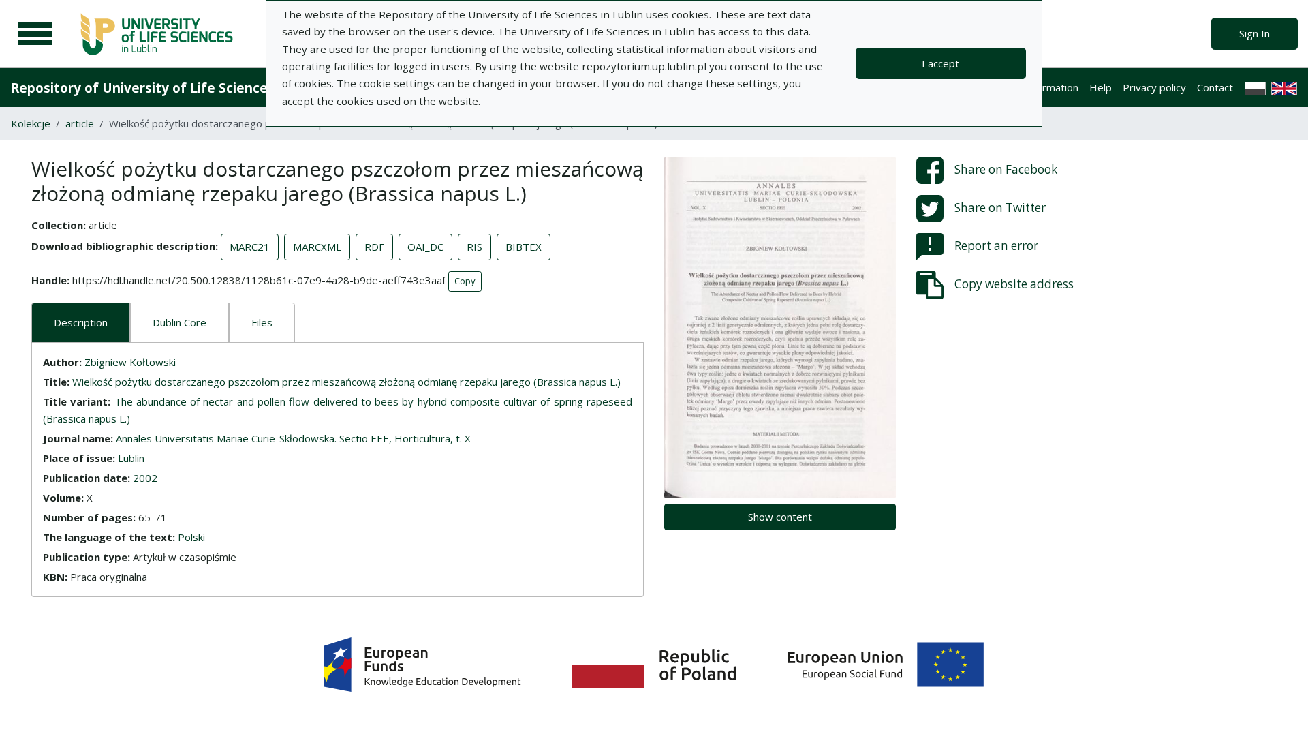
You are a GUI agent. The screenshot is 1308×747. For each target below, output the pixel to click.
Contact (1215, 87)
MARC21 (250, 247)
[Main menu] (35, 34)
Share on (1005, 169)
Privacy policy (1154, 87)
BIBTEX (523, 247)
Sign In (1254, 33)
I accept (940, 63)
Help (1100, 87)
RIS (474, 247)
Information (1051, 87)
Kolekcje (30, 123)
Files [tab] (261, 322)
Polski (191, 537)
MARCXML (317, 247)
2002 (145, 478)
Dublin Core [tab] (179, 322)
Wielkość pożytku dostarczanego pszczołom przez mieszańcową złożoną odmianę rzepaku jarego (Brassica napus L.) (346, 381)
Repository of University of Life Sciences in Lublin (171, 87)
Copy (465, 281)
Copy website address (1014, 284)
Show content (780, 516)
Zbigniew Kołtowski (130, 362)
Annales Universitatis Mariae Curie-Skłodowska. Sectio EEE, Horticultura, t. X (293, 438)
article (79, 123)
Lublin (131, 458)
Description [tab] (81, 322)
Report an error (996, 246)
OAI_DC (425, 247)
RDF (374, 247)
